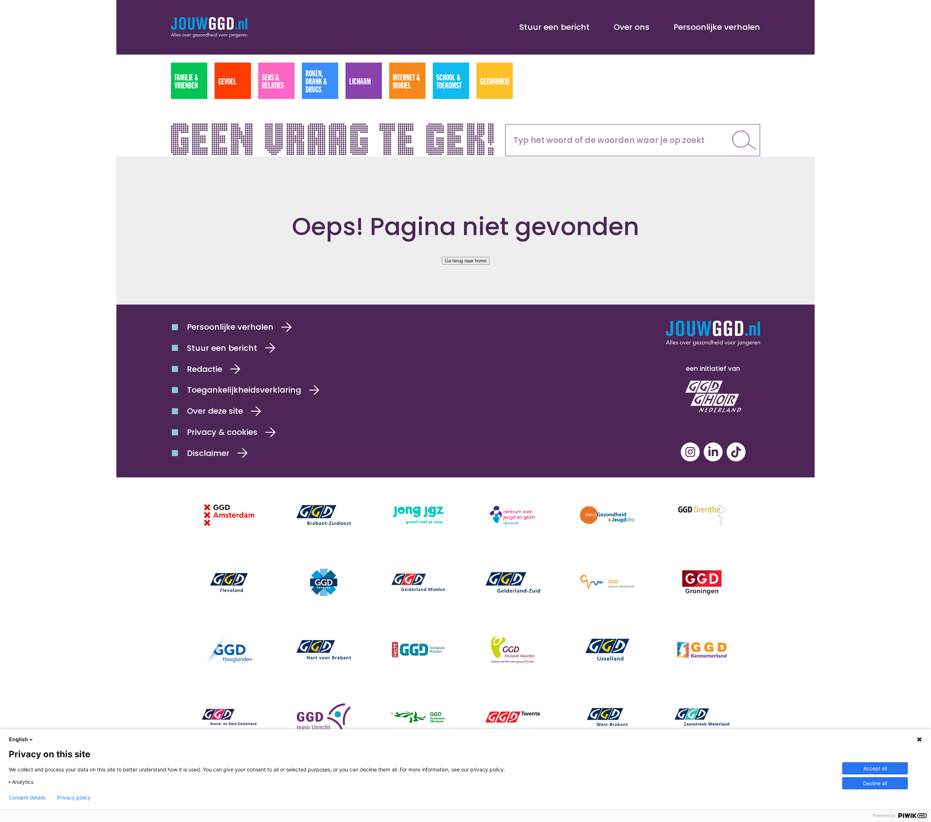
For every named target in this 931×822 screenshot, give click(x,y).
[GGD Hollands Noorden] (513, 649)
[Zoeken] (744, 140)
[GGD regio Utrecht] (323, 717)
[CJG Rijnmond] (513, 515)
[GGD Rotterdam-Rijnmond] (418, 717)
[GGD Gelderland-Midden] (418, 582)
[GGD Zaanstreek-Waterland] (702, 717)
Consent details (27, 798)
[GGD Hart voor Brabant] (323, 649)
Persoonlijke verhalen (717, 27)
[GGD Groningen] (702, 582)
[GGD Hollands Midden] (418, 649)
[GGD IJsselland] (607, 649)
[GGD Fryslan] (323, 582)
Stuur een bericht (554, 27)
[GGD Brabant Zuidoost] (323, 515)
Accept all (875, 768)
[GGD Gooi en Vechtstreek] (607, 582)
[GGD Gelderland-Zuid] (513, 582)
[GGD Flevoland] (229, 582)
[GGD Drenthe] (702, 515)
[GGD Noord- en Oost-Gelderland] (229, 717)
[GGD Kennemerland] (702, 649)
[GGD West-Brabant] (607, 717)
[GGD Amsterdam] (229, 515)
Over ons (632, 27)
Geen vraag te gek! (334, 136)
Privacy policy (74, 798)
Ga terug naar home (466, 260)
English (18, 739)
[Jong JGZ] (418, 515)
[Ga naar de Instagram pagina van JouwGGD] (690, 451)
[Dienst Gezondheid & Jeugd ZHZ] (607, 515)
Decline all (875, 783)
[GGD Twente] (513, 717)
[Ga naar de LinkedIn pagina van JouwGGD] (713, 451)
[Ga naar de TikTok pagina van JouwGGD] (736, 451)
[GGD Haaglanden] (229, 649)
